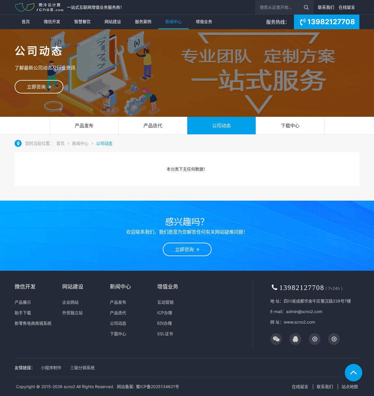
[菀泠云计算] (39, 7)
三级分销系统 (82, 367)
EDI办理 (164, 323)
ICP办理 (164, 312)
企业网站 (70, 302)
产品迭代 (152, 125)
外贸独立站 (72, 312)
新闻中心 (173, 21)
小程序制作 (51, 367)
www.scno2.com (299, 321)
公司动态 (221, 125)
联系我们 (326, 7)
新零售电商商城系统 (33, 323)
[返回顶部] (353, 372)
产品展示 (23, 302)
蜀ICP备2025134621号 (157, 386)
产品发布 (84, 125)
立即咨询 (38, 87)
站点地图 (350, 386)
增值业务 (204, 21)
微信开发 (52, 21)
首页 (26, 21)
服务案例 (143, 21)
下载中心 (290, 125)
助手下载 (23, 312)
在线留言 (347, 7)
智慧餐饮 (82, 21)
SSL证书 (165, 333)
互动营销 (165, 302)
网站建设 (113, 21)
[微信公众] (276, 339)
